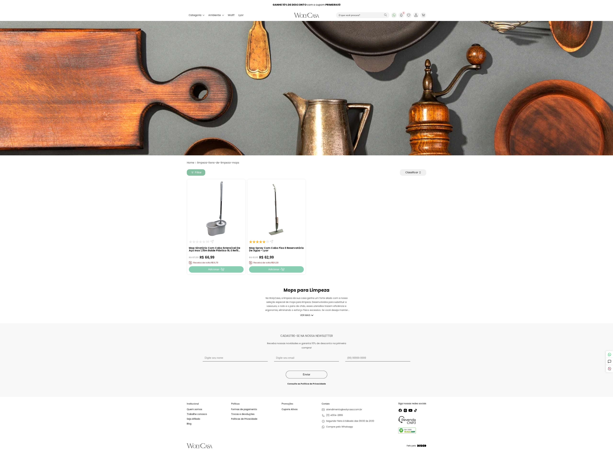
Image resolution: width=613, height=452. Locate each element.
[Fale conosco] (609, 354)
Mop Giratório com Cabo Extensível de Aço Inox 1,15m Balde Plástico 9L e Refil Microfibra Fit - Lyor (214, 250)
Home (190, 162)
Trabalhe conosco (197, 414)
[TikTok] (415, 410)
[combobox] (363, 15)
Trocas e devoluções (242, 414)
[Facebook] (400, 410)
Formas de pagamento (244, 409)
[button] (423, 15)
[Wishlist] (409, 15)
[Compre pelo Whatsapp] (348, 427)
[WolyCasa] (306, 15)
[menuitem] (196, 15)
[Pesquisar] (385, 15)
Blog (189, 424)
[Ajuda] (609, 361)
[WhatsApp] (394, 15)
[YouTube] (410, 410)
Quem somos (194, 409)
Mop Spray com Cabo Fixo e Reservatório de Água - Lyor (276, 249)
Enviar (306, 374)
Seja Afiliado (193, 419)
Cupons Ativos (290, 409)
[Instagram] (405, 410)
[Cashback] (609, 368)
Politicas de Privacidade (244, 419)
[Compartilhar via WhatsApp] (212, 241)
